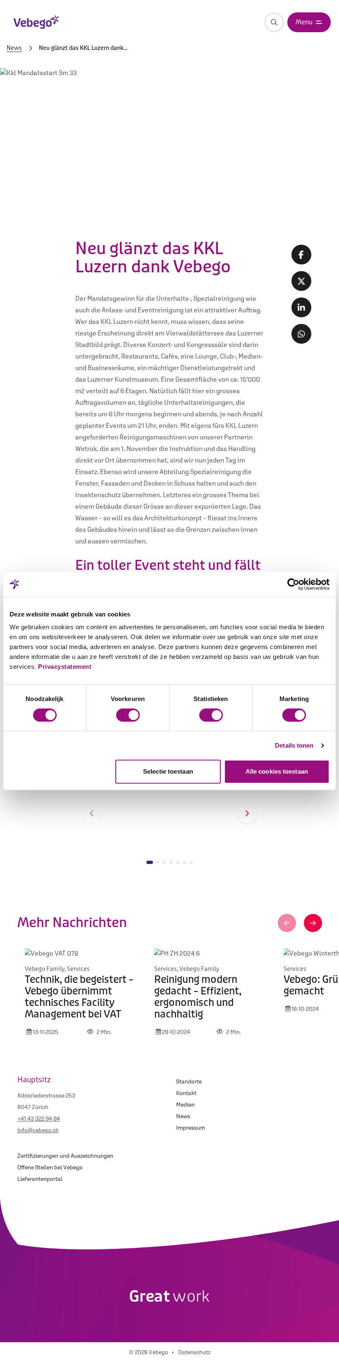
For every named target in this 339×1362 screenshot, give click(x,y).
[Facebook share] (301, 254)
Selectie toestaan (168, 771)
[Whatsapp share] (301, 334)
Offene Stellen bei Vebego (50, 1167)
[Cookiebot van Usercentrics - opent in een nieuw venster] (293, 584)
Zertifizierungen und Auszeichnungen (65, 1155)
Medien (185, 1104)
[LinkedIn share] (301, 307)
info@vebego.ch (38, 1130)
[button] (92, 814)
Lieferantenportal (39, 1179)
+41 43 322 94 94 (38, 1118)
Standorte (189, 1081)
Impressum (190, 1127)
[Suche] (274, 22)
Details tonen (294, 745)
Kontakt (186, 1093)
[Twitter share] (301, 281)
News (14, 48)
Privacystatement (64, 666)
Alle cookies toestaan (277, 771)
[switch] (128, 715)
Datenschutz (194, 1352)
